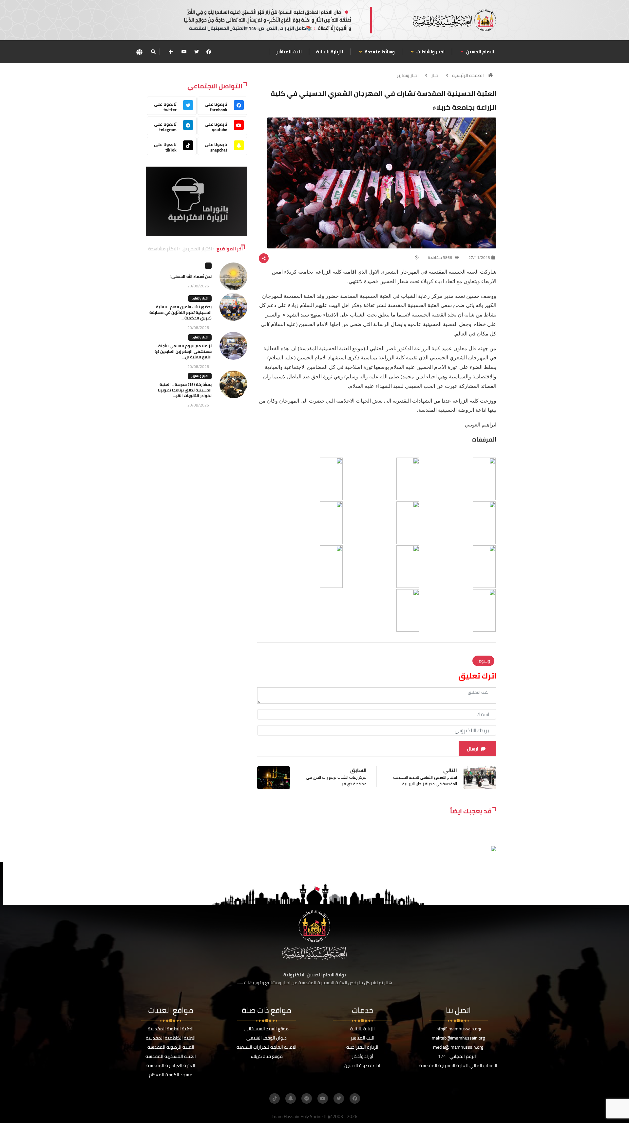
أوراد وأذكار (362, 1056)
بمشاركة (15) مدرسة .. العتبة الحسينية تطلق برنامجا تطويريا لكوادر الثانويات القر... (185, 390)
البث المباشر (289, 51)
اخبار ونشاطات (430, 51)
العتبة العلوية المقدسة (171, 1028)
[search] (153, 51)
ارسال (472, 749)
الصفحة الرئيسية (468, 75)
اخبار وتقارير (408, 75)
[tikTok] (274, 1098)
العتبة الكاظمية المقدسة (171, 1038)
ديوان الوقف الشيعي (266, 1038)
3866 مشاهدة (440, 257)
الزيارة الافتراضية (362, 1047)
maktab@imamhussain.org (458, 1038)
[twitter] (196, 51)
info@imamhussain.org (458, 1028)
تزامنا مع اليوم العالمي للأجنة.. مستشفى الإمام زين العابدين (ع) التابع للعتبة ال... (183, 351)
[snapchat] (290, 1098)
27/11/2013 (479, 257)
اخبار (435, 75)
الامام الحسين (479, 51)
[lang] (139, 51)
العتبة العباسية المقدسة (170, 1065)
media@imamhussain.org (458, 1047)
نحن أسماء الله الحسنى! (191, 276)
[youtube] (184, 51)
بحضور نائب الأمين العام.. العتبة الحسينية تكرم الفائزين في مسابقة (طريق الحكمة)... (180, 312)
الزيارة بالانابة (329, 51)
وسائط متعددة (379, 51)
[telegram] (306, 1098)
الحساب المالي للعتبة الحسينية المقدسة (458, 1065)
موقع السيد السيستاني (266, 1028)
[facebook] (208, 51)
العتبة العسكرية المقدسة (170, 1056)
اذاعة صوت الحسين (362, 1065)
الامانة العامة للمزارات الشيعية (266, 1047)
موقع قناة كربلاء (267, 1056)
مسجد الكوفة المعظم (170, 1074)
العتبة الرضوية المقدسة (170, 1047)
